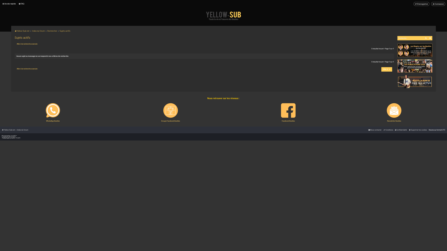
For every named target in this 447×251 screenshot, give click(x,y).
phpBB (13, 136)
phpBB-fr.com (15, 138)
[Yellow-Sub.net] (223, 16)
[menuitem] (21, 3)
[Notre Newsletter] (394, 110)
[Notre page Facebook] (288, 110)
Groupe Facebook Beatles (170, 121)
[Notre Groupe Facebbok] (170, 110)
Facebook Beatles (288, 121)
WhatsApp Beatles (53, 121)
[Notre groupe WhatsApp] (53, 110)
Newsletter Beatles (394, 121)
